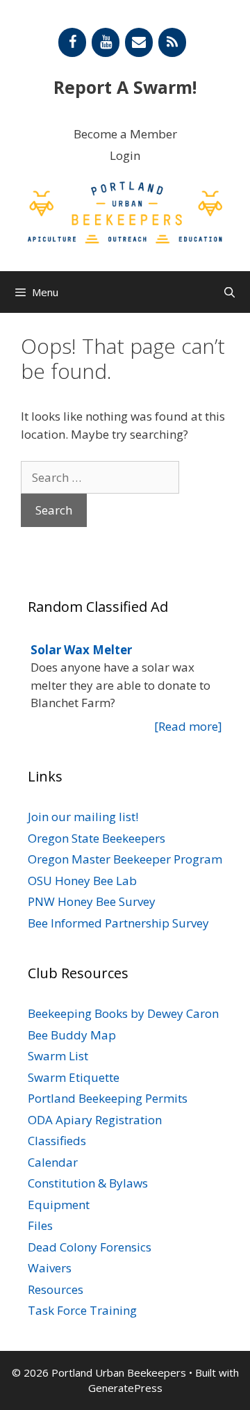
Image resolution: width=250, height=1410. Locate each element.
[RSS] (172, 42)
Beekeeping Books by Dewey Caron (123, 1013)
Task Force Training (82, 1310)
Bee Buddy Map (72, 1035)
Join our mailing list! (83, 817)
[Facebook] (72, 42)
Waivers (50, 1268)
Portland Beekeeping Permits (108, 1098)
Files (40, 1225)
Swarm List (58, 1056)
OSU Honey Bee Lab (82, 881)
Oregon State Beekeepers (96, 838)
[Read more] (188, 726)
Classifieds (57, 1141)
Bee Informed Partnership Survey (118, 923)
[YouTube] (105, 42)
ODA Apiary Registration (95, 1120)
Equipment (59, 1205)
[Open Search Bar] (229, 292)
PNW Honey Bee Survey (92, 901)
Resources (55, 1289)
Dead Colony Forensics (89, 1247)
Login (125, 155)
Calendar (53, 1162)
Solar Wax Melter (81, 650)
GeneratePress (125, 1388)
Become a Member (125, 134)
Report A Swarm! (125, 87)
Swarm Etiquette (73, 1077)
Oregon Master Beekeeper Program (125, 859)
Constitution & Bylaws (88, 1183)
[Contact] (139, 42)
